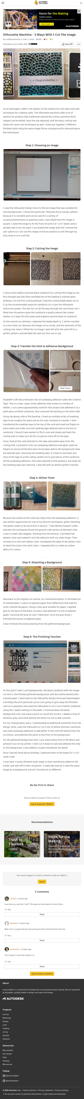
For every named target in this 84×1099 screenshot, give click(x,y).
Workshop (7, 1018)
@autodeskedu (12, 1081)
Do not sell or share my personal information (22, 1094)
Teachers (6, 1039)
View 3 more (65, 388)
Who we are (7, 1064)
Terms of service (29, 1090)
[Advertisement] (42, 19)
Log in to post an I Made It (42, 804)
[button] (3, 3)
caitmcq (13, 899)
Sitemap (6, 1061)
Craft (25, 39)
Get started (7, 1054)
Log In (42, 881)
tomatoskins (15, 949)
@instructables (12, 1075)
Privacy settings (62, 1090)
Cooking (6, 1028)
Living (5, 1032)
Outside (6, 1035)
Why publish (8, 1050)
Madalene (14, 923)
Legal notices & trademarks (54, 1094)
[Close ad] (79, 11)
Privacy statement (45, 1090)
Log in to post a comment (42, 973)
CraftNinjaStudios (13, 39)
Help (5, 1057)
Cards (31, 39)
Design (5, 1021)
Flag (8, 909)
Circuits (6, 1014)
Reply (42, 914)
